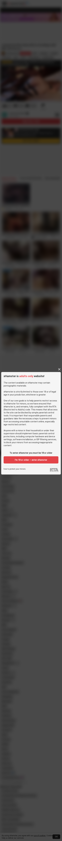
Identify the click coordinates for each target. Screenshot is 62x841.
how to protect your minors (15, 469)
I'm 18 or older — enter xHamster (31, 460)
